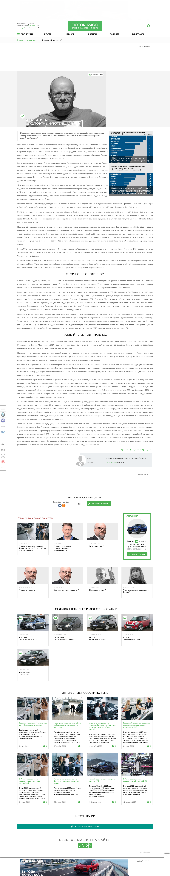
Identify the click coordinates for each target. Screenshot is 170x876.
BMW (2, 414)
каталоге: (31, 26)
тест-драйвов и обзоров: (25, 28)
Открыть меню (18, 36)
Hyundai (2, 432)
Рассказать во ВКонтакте (60, 505)
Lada (2, 450)
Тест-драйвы (27, 34)
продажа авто (136, 450)
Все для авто (138, 34)
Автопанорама (111, 462)
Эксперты (92, 34)
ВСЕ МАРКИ (3, 467)
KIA (2, 444)
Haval (2, 426)
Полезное (114, 34)
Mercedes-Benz (2, 456)
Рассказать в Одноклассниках (64, 505)
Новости (70, 34)
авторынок (147, 450)
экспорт (126, 450)
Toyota (2, 462)
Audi (2, 408)
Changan (2, 420)
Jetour (2, 438)
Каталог (47, 34)
